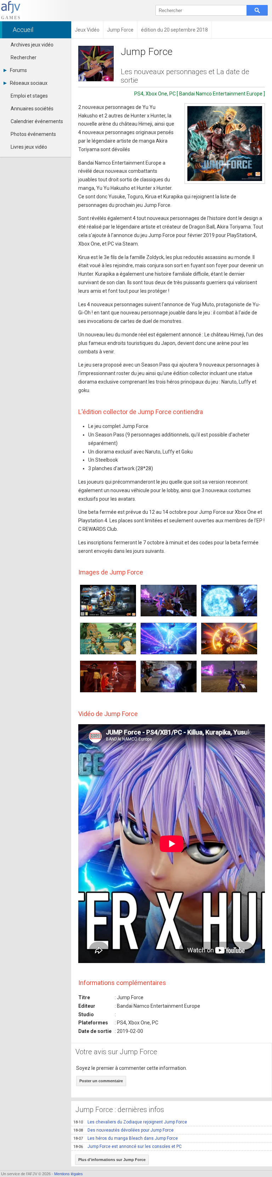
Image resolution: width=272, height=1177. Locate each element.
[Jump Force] (225, 143)
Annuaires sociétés (32, 108)
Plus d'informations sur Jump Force (112, 1159)
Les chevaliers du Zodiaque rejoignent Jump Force (130, 1122)
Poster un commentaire (101, 1081)
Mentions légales (68, 1174)
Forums (18, 70)
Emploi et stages (29, 96)
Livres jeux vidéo (29, 147)
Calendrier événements (37, 121)
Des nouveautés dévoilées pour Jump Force (123, 1130)
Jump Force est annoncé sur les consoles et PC (127, 1146)
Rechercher (23, 57)
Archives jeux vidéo (32, 45)
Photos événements (33, 134)
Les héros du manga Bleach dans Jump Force (125, 1138)
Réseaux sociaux (28, 83)
